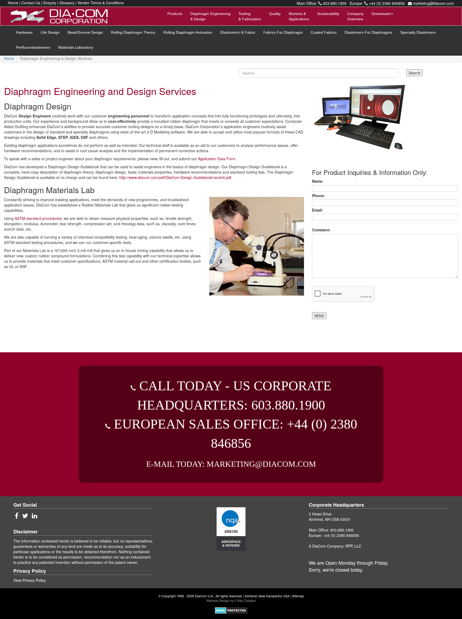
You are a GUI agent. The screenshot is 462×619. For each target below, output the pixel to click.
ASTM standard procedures (38, 218)
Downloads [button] (381, 14)
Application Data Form (217, 158)
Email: (318, 210)
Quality (275, 14)
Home (13, 2)
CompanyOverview (355, 16)
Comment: (322, 229)
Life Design (50, 32)
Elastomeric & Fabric (237, 32)
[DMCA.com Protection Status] (231, 609)
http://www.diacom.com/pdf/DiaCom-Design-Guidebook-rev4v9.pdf (175, 177)
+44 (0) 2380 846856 (386, 3)
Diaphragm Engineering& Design (210, 16)
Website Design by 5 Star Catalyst (231, 600)
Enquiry (49, 2)
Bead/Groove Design (85, 32)
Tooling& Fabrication (249, 16)
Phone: (319, 195)
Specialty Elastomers (418, 32)
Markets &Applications (299, 16)
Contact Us (30, 2)
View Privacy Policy (29, 580)
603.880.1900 (334, 3)
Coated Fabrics (324, 32)
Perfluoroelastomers (33, 47)
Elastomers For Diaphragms (368, 32)
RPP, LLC (353, 546)
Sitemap (298, 596)
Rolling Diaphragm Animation (187, 32)
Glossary (66, 2)
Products (174, 14)
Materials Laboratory (75, 47)
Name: (319, 181)
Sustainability (328, 14)
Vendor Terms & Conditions (101, 2)
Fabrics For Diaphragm (283, 32)
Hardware (24, 32)
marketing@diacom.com (433, 3)
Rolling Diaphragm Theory (133, 32)
